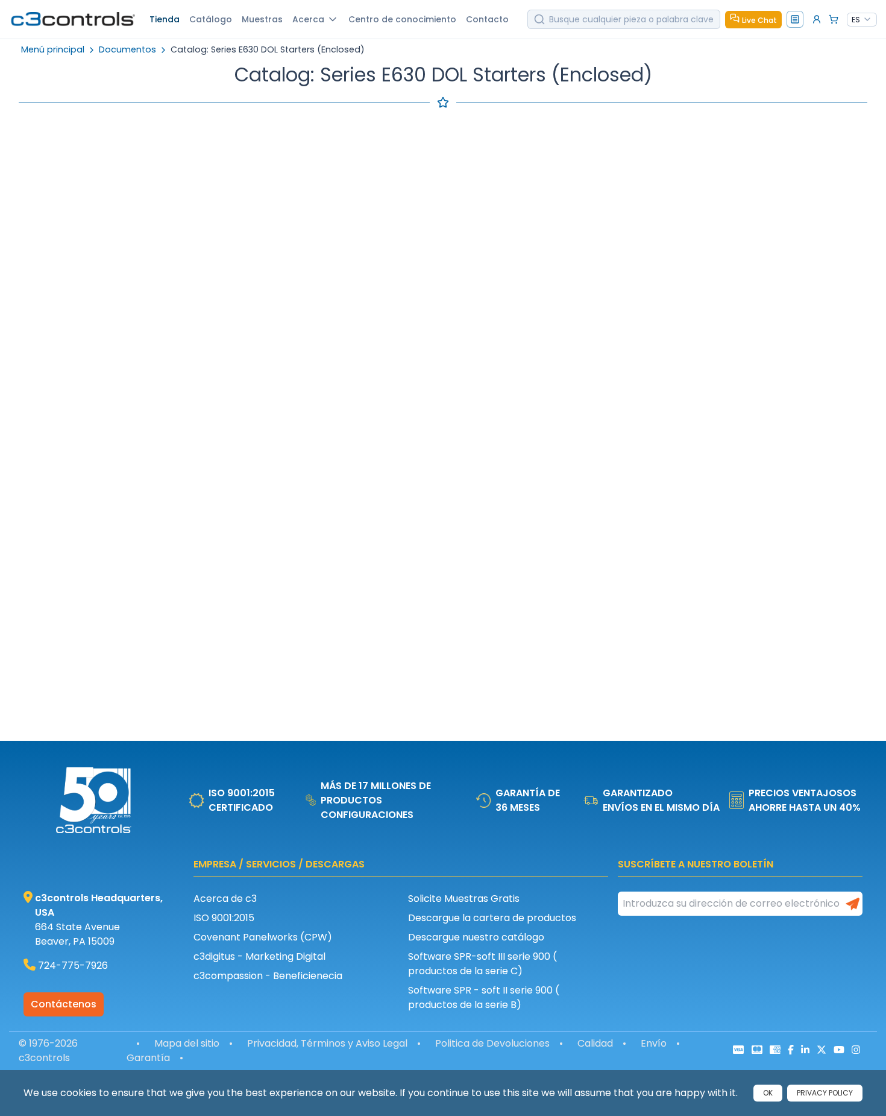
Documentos (127, 49)
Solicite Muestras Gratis (464, 898)
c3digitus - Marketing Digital (259, 956)
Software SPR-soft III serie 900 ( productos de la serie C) (482, 964)
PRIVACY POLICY (825, 1093)
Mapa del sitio (186, 1043)
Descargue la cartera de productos (492, 918)
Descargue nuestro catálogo (476, 937)
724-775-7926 (73, 965)
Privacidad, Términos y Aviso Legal (327, 1043)
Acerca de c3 (225, 898)
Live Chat (759, 20)
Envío (654, 1043)
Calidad (595, 1043)
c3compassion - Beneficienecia (267, 976)
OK (768, 1093)
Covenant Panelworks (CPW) (262, 937)
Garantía (148, 1058)
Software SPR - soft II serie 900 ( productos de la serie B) (483, 997)
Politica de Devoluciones (492, 1043)
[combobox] (862, 20)
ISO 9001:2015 (223, 918)
